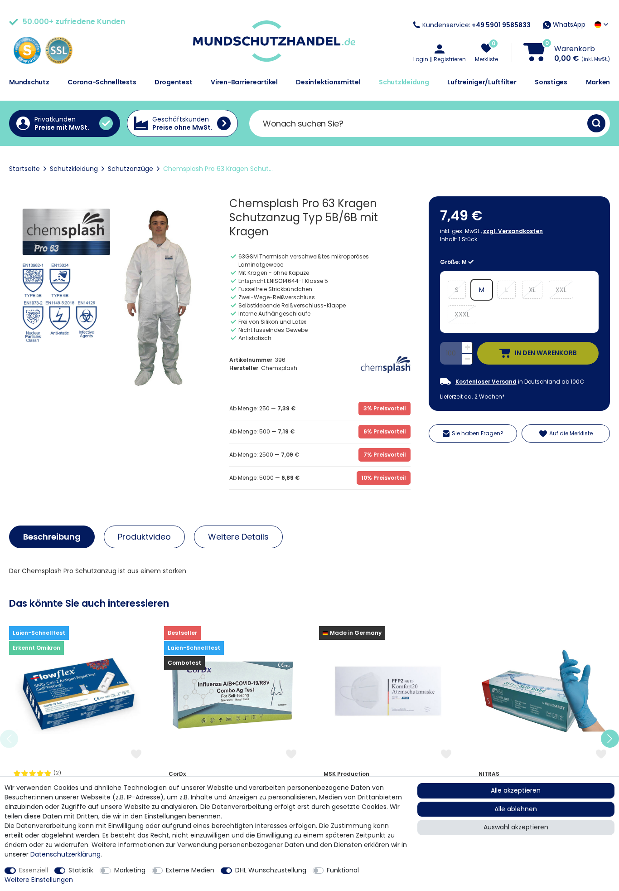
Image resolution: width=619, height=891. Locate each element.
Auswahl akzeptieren (516, 827)
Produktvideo (144, 536)
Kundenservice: (476, 24)
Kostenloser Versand (486, 382)
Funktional (343, 870)
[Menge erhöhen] (467, 348)
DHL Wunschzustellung (270, 870)
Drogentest (174, 82)
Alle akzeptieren (516, 790)
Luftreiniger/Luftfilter (481, 82)
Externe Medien (190, 870)
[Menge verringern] (467, 359)
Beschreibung (52, 536)
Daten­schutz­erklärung (65, 854)
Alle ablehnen (515, 808)
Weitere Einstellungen (39, 879)
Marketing (129, 870)
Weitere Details (238, 536)
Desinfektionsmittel (328, 82)
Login (420, 59)
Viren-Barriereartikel (244, 82)
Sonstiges (551, 82)
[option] (77, 739)
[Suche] (596, 123)
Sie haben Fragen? (477, 433)
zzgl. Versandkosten (513, 231)
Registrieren (450, 59)
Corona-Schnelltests (102, 82)
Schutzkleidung (404, 82)
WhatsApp (568, 24)
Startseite (24, 168)
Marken (598, 82)
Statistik (80, 870)
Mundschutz (29, 82)
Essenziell (33, 870)
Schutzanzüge (130, 168)
